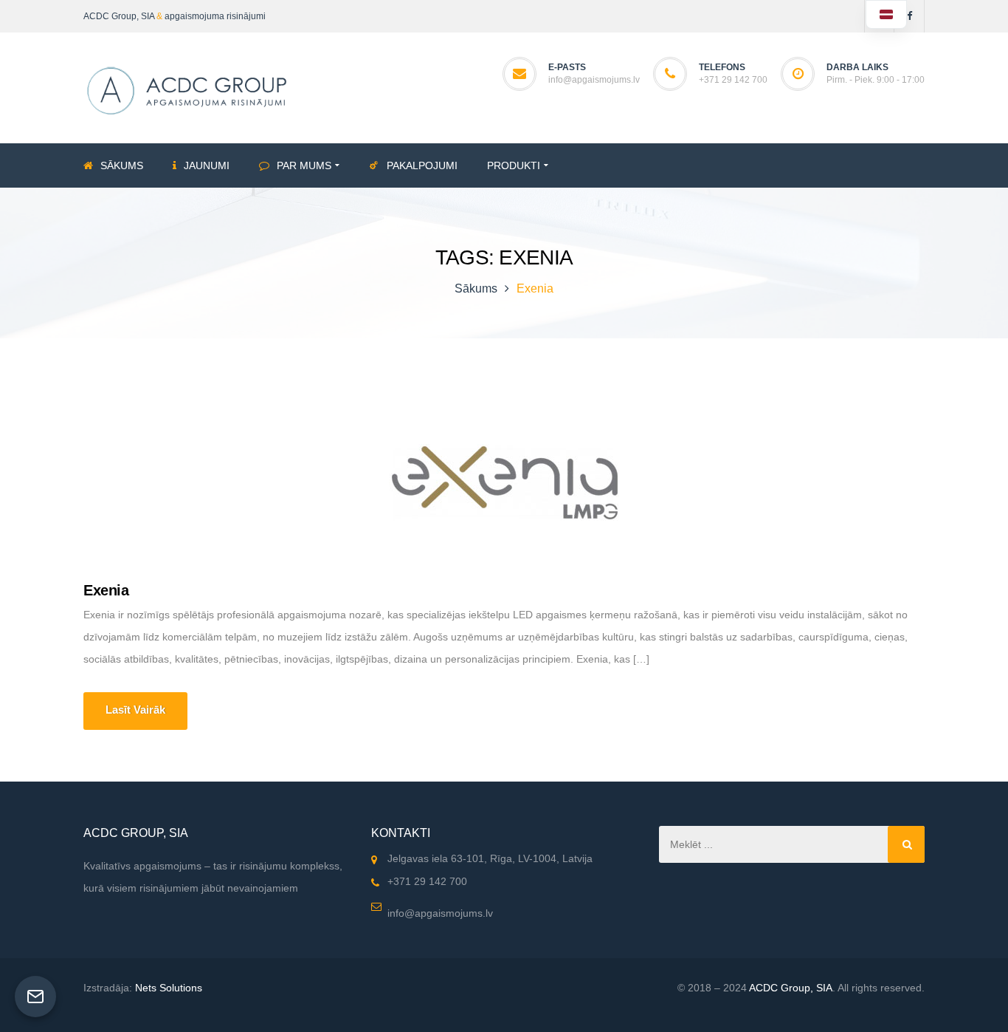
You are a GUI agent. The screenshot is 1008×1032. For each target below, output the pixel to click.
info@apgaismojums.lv (594, 80)
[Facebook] (909, 16)
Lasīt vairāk (135, 709)
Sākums (476, 288)
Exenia (105, 590)
